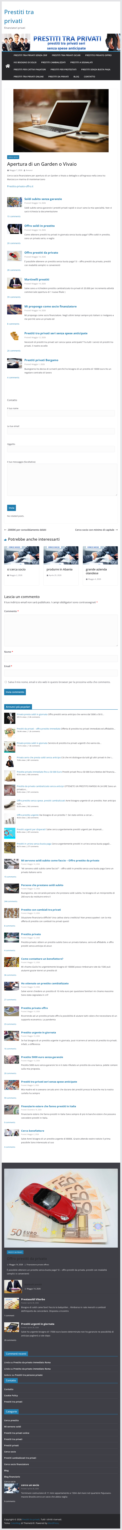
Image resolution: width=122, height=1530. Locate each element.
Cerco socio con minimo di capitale (94, 529)
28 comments (14, 270)
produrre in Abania (59, 569)
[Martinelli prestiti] (13, 1286)
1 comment (9, 1315)
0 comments (9, 1122)
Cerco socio (13, 157)
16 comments (10, 1048)
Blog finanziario (12, 1476)
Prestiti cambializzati (53, 62)
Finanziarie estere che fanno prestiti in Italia (48, 1106)
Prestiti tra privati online (29, 76)
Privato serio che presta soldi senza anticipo (39, 757)
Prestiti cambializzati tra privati (20, 1457)
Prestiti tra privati (13, 1401)
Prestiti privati (11, 1445)
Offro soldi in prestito (39, 226)
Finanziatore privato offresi (38, 1264)
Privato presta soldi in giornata (32, 714)
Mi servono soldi (12, 1426)
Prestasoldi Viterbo (33, 1299)
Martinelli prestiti (36, 279)
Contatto (89, 76)
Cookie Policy (11, 1395)
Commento (11, 611)
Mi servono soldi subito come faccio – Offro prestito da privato (60, 860)
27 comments (10, 999)
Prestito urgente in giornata (38, 1032)
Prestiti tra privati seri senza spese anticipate (55, 333)
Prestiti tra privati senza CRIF (30, 55)
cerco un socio (30, 1485)
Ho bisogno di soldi (25, 62)
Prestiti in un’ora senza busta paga (34, 843)
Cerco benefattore (32, 1130)
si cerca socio (16, 569)
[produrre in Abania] (61, 548)
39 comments (14, 297)
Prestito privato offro (98, 55)
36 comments (10, 975)
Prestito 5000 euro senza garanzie (42, 1057)
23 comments (10, 1024)
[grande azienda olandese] (100, 548)
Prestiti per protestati (63, 69)
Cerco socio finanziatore (16, 1464)
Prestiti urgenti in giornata (38, 1324)
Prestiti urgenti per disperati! (31, 829)
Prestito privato (31, 934)
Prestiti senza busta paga (95, 69)
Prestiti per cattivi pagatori (30, 69)
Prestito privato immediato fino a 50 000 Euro (39, 771)
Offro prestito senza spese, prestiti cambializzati (41, 800)
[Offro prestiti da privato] (61, 1208)
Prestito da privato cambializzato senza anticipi (40, 786)
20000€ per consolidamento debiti (27, 529)
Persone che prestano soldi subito (42, 885)
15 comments (14, 216)
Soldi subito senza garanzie (43, 199)
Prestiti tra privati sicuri (66, 55)
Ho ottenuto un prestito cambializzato (45, 983)
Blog (76, 76)
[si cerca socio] (21, 548)
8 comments (13, 323)
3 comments (9, 1147)
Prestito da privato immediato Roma (32, 1362)
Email (8, 666)
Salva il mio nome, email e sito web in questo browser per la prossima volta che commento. (59, 682)
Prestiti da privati (58, 76)
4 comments (13, 377)
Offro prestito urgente (28, 815)
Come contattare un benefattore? (42, 958)
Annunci (29, 170)
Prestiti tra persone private (29, 1375)
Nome (8, 651)
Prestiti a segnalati (81, 62)
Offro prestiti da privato (41, 253)
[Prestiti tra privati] (7, 66)
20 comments (14, 243)
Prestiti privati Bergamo (41, 360)
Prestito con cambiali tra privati (41, 909)
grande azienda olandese (96, 571)
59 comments (10, 1098)
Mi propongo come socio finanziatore (50, 306)
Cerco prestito (11, 1420)
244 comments (10, 901)
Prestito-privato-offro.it (20, 186)
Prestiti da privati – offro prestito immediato (38, 728)
